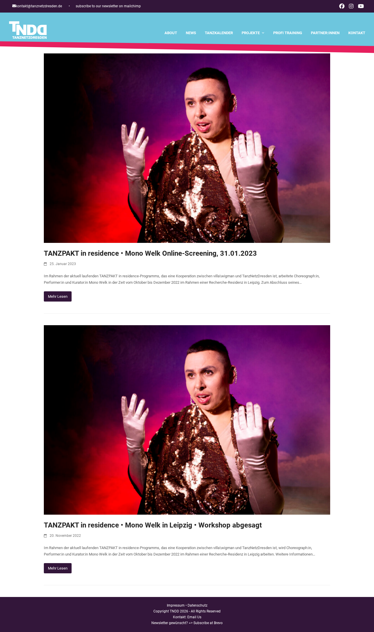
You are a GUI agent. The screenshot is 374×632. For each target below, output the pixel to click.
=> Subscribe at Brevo (206, 623)
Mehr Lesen (57, 296)
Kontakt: (180, 617)
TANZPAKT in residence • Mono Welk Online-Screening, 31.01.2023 (150, 253)
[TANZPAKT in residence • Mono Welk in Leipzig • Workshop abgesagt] (187, 419)
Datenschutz (197, 605)
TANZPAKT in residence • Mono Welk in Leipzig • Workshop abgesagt (153, 525)
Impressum (176, 605)
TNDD (174, 611)
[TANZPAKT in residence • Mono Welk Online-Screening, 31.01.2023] (187, 148)
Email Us (194, 617)
